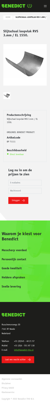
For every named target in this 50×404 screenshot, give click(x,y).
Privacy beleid (8, 388)
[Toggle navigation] (45, 6)
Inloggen (16, 200)
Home (8, 17)
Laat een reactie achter (15, 360)
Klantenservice (8, 392)
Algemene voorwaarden (12, 379)
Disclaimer (6, 383)
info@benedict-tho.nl (23, 350)
